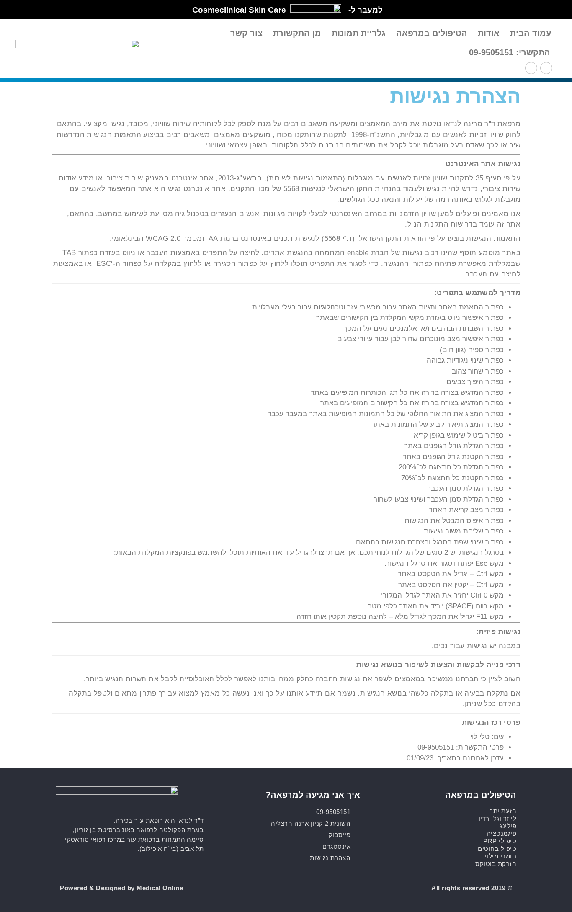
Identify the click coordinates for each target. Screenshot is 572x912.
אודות (489, 33)
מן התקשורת (297, 33)
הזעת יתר (503, 810)
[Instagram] (531, 68)
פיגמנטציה (502, 833)
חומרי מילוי (501, 856)
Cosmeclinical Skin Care (239, 9)
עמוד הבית (530, 33)
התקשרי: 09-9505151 (509, 52)
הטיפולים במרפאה (431, 33)
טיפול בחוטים (497, 848)
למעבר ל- (365, 9)
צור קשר (246, 33)
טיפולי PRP (499, 841)
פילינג (508, 826)
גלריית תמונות (359, 33)
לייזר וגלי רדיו (498, 818)
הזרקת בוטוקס (495, 863)
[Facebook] (546, 68)
